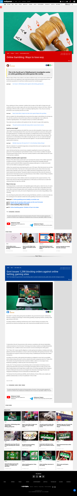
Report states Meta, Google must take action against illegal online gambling (29, 113)
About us (31, 486)
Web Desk (12, 312)
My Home (8, 4)
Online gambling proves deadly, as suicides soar (26, 199)
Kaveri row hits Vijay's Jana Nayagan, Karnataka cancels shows (29, 247)
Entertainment (41, 4)
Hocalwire (46, 491)
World (16, 4)
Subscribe (28, 1)
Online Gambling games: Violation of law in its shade (24, 207)
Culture (61, 481)
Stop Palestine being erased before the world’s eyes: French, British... (47, 247)
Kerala (41, 441)
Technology (47, 4)
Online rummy (17, 211)
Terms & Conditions (47, 486)
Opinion (20, 4)
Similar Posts (7, 410)
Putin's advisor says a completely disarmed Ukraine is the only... (13, 247)
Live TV (19, 1)
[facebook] (46, 65)
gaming (16, 385)
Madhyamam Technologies (36, 491)
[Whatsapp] (50, 65)
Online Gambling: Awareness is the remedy (47, 465)
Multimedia (58, 4)
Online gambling (11, 211)
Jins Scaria (12, 66)
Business (30, 4)
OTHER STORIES (9, 231)
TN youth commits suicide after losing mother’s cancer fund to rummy (28, 125)
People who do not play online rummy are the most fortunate (26, 202)
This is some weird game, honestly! (19, 203)
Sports (35, 4)
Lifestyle (53, 4)
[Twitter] (48, 65)
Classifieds (24, 1)
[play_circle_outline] (14, 237)
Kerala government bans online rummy (64, 445)
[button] (1, 1)
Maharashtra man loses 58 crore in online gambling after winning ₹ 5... (12, 445)
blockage (23, 385)
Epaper (16, 1)
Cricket (57, 243)
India (13, 4)
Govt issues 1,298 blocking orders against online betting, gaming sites (28, 84)
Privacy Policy (41, 486)
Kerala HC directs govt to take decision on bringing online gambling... (11, 465)
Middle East (25, 4)
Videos (7, 243)
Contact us (36, 486)
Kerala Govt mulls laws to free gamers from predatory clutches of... (47, 445)
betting (20, 385)
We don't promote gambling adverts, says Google (28, 445)
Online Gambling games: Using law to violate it (29, 465)
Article (23, 461)
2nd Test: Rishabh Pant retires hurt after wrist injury (63, 247)
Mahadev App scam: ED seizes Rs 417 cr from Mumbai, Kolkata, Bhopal (28, 143)
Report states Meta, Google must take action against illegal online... (29, 425)
